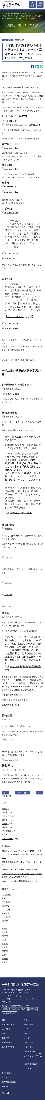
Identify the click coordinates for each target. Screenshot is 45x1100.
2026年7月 (6, 898)
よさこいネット (15, 316)
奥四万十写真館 (30, 1064)
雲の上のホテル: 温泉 (21, 512)
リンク (4, 1077)
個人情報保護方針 (9, 1082)
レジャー (27, 1029)
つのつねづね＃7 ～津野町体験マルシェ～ (19, 881)
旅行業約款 (33, 1009)
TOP (4, 1020)
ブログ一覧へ (22, 793)
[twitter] (37, 66)
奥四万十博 (20, 87)
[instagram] (3, 1093)
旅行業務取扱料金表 (9, 1013)
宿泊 (26, 1020)
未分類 (5, 809)
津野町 (5, 824)
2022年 (5, 936)
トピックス (28, 1047)
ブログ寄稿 (6, 831)
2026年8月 (6, 895)
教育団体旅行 (7, 1043)
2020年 (5, 943)
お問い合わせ (7, 1073)
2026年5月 (6, 906)
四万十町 (5, 820)
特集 (3, 1034)
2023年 (5, 932)
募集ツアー (6, 1038)
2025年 (5, 925)
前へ (5, 793)
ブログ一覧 (6, 796)
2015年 (5, 962)
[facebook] (32, 66)
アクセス (27, 1068)
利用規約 (5, 1086)
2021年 (5, 940)
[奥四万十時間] (10, 4)
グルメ (27, 1034)
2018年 (5, 951)
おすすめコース (8, 1024)
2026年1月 (6, 921)
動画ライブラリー (9, 1047)
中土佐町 (5, 816)
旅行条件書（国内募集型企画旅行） (15, 1009)
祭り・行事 (28, 1043)
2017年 (5, 955)
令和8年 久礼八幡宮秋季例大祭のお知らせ (19, 869)
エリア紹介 (6, 1029)
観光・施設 (28, 1024)
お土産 (27, 1038)
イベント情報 (7, 839)
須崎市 (5, 812)
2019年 (5, 947)
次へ (39, 793)
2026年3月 (6, 913)
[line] (41, 66)
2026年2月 (6, 917)
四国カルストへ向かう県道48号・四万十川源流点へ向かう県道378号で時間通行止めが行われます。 (22, 854)
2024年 (5, 928)
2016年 (5, 959)
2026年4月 (6, 910)
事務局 (5, 835)
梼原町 (5, 827)
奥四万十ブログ (30, 1052)
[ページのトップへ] (40, 1053)
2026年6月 (6, 902)
